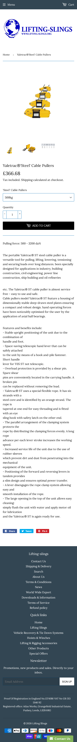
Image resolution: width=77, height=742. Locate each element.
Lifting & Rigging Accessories (38, 643)
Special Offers (38, 653)
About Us (38, 577)
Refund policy (38, 608)
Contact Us (38, 561)
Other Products (38, 648)
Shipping (27, 180)
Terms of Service (38, 602)
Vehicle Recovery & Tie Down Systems (38, 633)
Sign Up (67, 681)
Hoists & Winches (38, 638)
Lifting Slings (38, 627)
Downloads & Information (38, 597)
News (38, 587)
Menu (11, 4)
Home (6, 54)
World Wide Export (38, 592)
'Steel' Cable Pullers (15, 190)
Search (38, 571)
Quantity (8, 207)
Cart (71, 4)
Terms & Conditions (38, 582)
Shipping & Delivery (38, 566)
